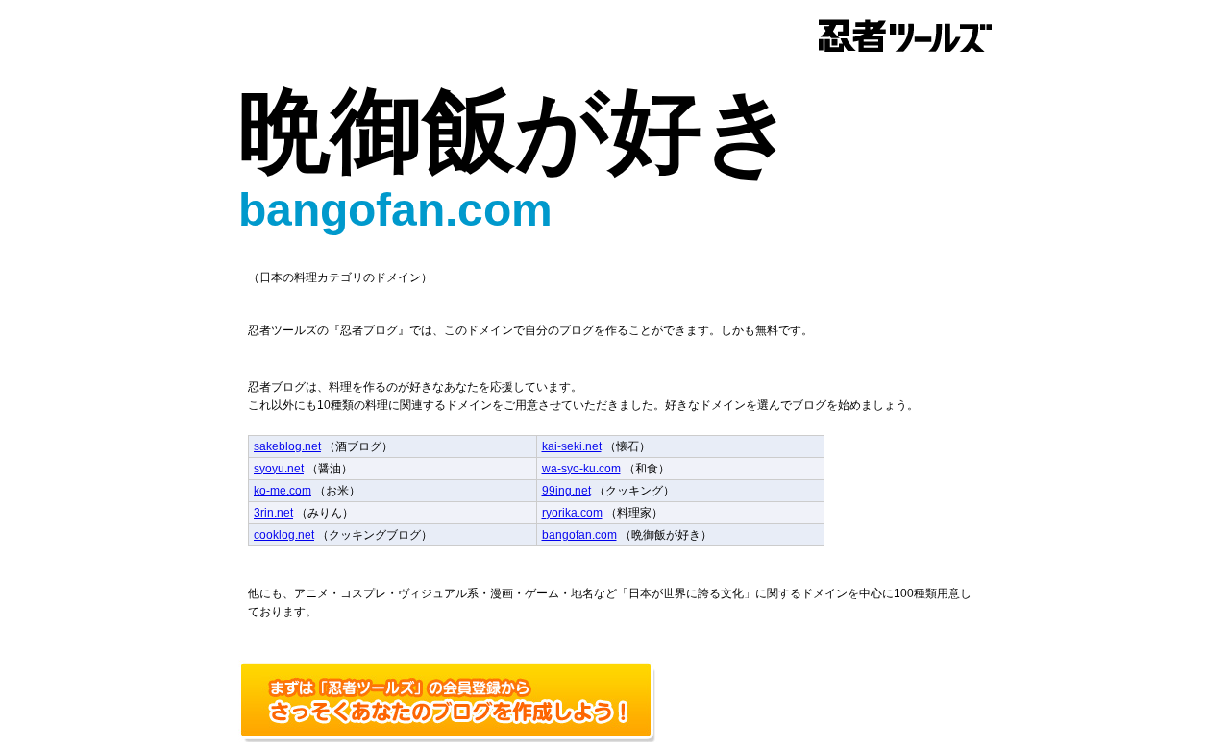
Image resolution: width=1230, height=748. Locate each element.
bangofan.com (579, 535)
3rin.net (273, 512)
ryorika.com (572, 512)
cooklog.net (284, 535)
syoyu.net (279, 468)
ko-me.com (282, 490)
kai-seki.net (572, 446)
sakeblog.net (287, 446)
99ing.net (566, 490)
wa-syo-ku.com (581, 468)
